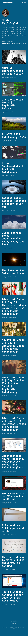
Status (14, 623)
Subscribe (14, 621)
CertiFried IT (7, 3)
